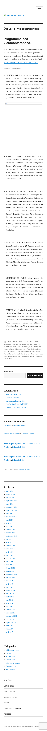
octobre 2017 (10, 619)
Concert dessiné (20, 425)
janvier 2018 (10, 613)
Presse (6, 702)
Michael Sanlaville (10, 354)
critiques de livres (12, 650)
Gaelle (9, 342)
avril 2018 (9, 603)
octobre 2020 (10, 558)
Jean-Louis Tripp (24, 349)
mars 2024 (9, 513)
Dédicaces (9, 653)
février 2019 (10, 590)
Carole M (7, 425)
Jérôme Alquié (35, 349)
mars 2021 (9, 555)
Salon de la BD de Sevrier (11, 727)
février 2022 (10, 545)
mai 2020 (9, 561)
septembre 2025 (11, 500)
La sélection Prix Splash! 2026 (17, 404)
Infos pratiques (10, 691)
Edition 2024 (10, 656)
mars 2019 (9, 587)
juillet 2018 (10, 597)
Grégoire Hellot (13, 349)
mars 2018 (9, 606)
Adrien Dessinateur (11, 433)
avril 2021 (9, 552)
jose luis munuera (9, 351)
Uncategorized (11, 666)
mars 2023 (9, 526)
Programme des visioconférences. (17, 40)
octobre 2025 (10, 497)
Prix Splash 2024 (18, 460)
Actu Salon (8, 680)
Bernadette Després (25, 344)
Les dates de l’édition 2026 (15, 401)
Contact (7, 719)
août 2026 (9, 491)
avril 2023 (9, 523)
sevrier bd (20, 354)
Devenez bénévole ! (13, 397)
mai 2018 (9, 600)
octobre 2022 (10, 532)
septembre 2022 (11, 536)
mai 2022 (9, 539)
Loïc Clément (36, 351)
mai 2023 (9, 520)
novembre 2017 (11, 616)
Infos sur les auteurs (13, 663)
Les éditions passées (12, 708)
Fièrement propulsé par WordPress (31, 727)
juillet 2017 (10, 625)
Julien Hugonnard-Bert (23, 351)
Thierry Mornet (12, 356)
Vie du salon (28, 342)
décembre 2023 (11, 516)
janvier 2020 (10, 571)
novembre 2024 (11, 507)
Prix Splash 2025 (18, 446)
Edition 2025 (10, 659)
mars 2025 (9, 504)
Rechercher (8, 371)
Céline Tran (36, 344)
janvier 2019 (10, 593)
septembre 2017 (11, 622)
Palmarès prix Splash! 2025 (16, 407)
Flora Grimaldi (33, 347)
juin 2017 (9, 629)
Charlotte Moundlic (10, 347)
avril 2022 (9, 542)
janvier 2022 (10, 548)
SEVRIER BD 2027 (13, 394)
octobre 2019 (10, 577)
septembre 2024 (11, 510)
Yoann (32, 356)
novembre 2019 (11, 574)
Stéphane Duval (29, 354)
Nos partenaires (10, 697)
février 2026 (10, 494)
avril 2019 (9, 584)
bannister (15, 344)
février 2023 (10, 529)
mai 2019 (9, 580)
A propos (7, 713)
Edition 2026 (9, 685)
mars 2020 (9, 564)
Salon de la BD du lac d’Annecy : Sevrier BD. (21, 62)
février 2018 (10, 609)
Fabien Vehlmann (22, 347)
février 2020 (10, 568)
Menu (40, 8)
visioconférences (23, 356)
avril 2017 (9, 632)
